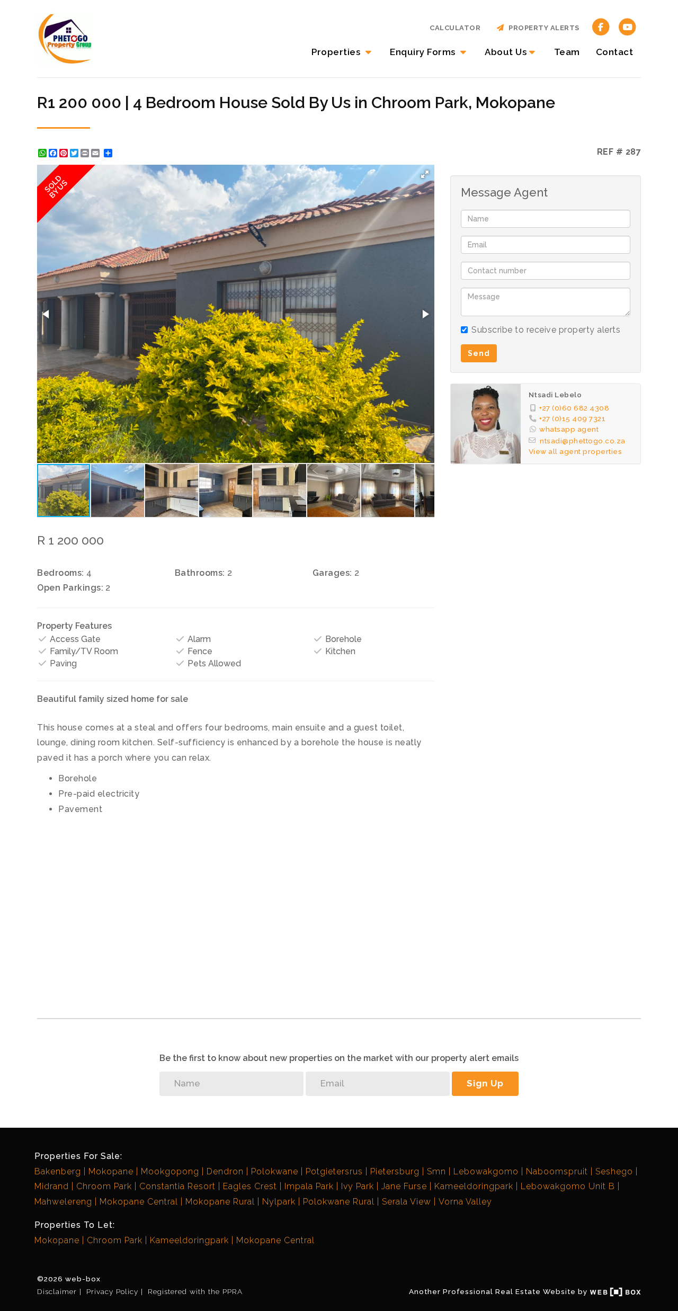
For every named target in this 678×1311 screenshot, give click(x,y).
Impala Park (309, 1186)
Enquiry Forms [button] (424, 52)
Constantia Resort (177, 1186)
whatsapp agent (569, 429)
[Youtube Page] (627, 26)
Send (479, 353)
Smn (436, 1171)
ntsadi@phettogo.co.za (583, 440)
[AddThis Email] (96, 153)
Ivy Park (357, 1186)
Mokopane (110, 1171)
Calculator (455, 28)
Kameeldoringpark (473, 1186)
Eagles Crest (250, 1186)
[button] (424, 174)
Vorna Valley (465, 1202)
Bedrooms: (60, 573)
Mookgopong (170, 1171)
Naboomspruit (557, 1171)
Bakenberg (57, 1171)
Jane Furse (404, 1186)
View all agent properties (575, 451)
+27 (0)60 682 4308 (574, 408)
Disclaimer (57, 1291)
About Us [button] (506, 52)
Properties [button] (337, 52)
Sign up (485, 1083)
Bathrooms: (200, 573)
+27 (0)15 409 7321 (572, 418)
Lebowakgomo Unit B (568, 1186)
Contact (615, 52)
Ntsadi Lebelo (555, 394)
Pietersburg (395, 1171)
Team (567, 52)
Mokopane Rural (220, 1202)
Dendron (225, 1171)
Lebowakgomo (486, 1171)
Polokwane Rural (338, 1202)
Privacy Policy (112, 1291)
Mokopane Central (139, 1202)
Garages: (332, 573)
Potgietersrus (334, 1171)
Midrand (51, 1186)
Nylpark (279, 1202)
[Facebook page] (600, 26)
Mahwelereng (63, 1202)
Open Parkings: (70, 588)
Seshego (614, 1171)
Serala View (406, 1202)
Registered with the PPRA (195, 1291)
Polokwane (274, 1171)
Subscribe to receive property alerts (545, 330)
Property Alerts (542, 28)
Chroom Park (104, 1186)
